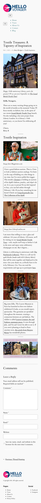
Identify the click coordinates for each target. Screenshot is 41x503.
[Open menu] (5, 23)
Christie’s (17, 180)
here (34, 268)
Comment (7, 388)
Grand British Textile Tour (21, 113)
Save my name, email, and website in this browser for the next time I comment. (20, 443)
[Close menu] (10, 15)
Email (6, 422)
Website (6, 432)
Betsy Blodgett (18, 50)
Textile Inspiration (30, 50)
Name (6, 413)
